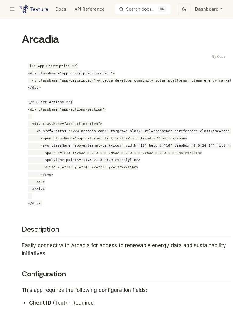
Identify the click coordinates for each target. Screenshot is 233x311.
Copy (221, 56)
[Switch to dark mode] (184, 9)
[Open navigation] (12, 9)
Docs (61, 9)
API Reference (90, 9)
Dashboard (206, 9)
